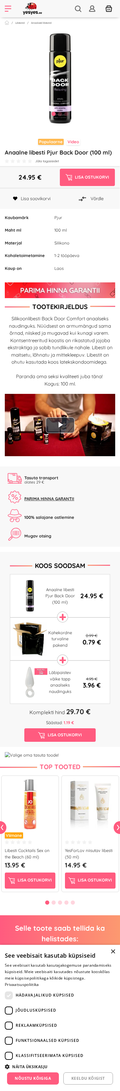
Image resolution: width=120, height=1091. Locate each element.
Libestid (20, 22)
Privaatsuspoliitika (22, 984)
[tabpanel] (60, 78)
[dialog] (60, 1018)
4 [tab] (66, 902)
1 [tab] (54, 114)
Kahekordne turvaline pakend (60, 639)
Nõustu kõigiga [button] (33, 1078)
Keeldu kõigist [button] (88, 1078)
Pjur (58, 217)
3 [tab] (66, 114)
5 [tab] (73, 902)
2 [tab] (60, 114)
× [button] (112, 951)
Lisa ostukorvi (34, 880)
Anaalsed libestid (41, 22)
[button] (60, 1066)
